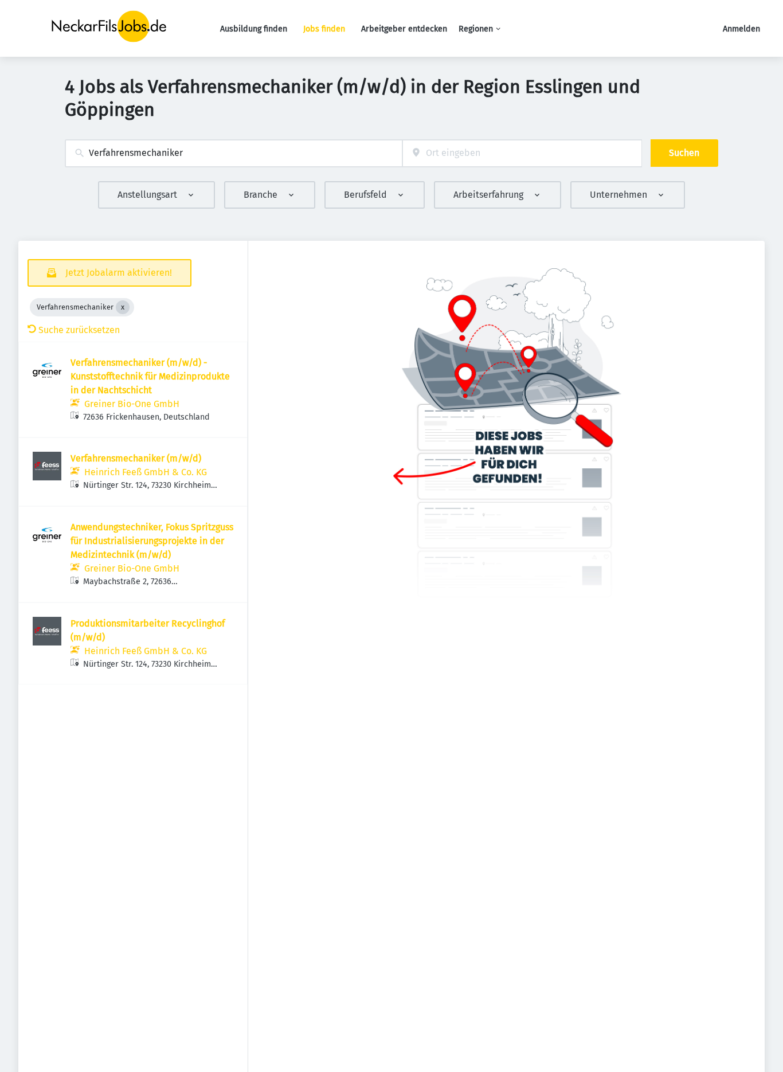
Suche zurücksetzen (79, 329)
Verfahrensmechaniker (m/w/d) (136, 458)
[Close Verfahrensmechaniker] (123, 307)
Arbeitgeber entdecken (404, 29)
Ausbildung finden (253, 29)
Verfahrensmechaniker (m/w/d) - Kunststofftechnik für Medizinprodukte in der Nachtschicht (150, 376)
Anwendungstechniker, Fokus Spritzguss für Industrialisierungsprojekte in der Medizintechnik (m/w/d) (152, 541)
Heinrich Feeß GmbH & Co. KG (145, 472)
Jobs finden (324, 29)
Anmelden (741, 29)
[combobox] (233, 153)
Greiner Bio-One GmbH (131, 403)
